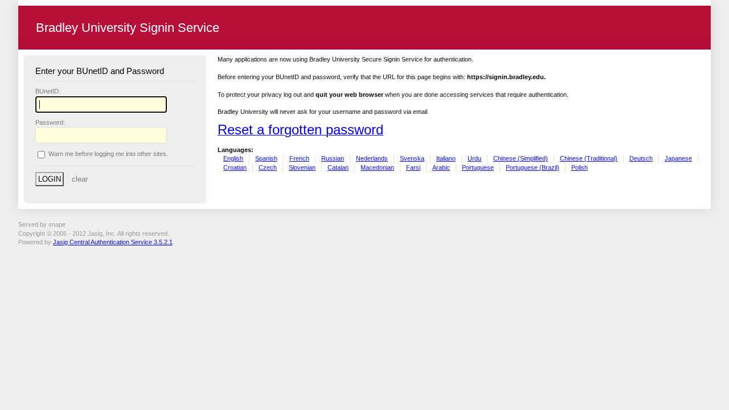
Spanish (266, 158)
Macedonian (377, 167)
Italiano (446, 158)
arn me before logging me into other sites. (108, 154)
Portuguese (478, 167)
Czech (268, 167)
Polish (579, 167)
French (299, 158)
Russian (332, 158)
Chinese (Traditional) (588, 158)
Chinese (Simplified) (520, 158)
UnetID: (47, 91)
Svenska (412, 158)
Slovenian (302, 167)
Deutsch (641, 158)
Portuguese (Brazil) (532, 167)
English (233, 158)
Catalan (338, 167)
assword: (50, 122)
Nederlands (372, 158)
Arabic (441, 167)
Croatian (235, 167)
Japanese (678, 158)
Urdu (474, 158)
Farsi (413, 167)
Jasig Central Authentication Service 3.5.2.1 (113, 242)
